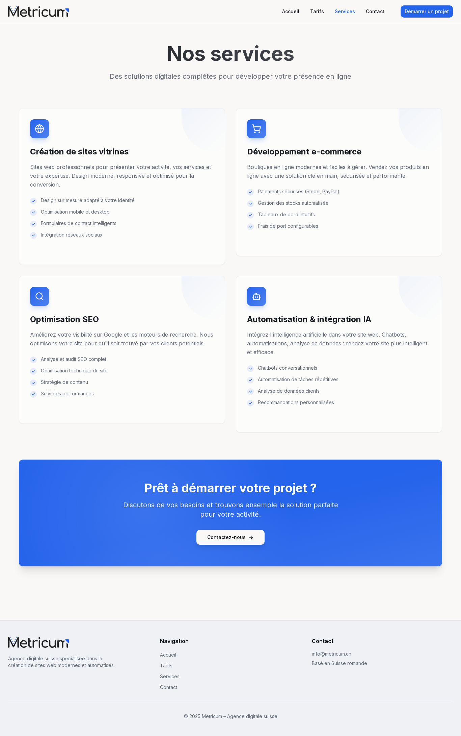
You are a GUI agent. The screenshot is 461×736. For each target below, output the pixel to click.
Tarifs (317, 11)
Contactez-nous (226, 537)
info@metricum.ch (331, 654)
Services (345, 11)
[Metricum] (38, 642)
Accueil (290, 11)
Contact (375, 11)
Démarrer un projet (427, 11)
